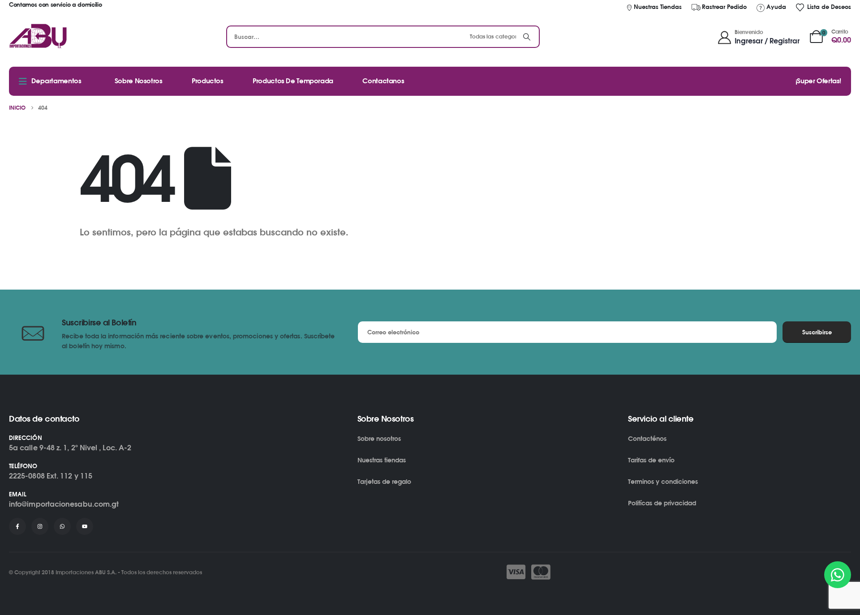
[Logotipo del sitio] (38, 37)
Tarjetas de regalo (384, 481)
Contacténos (647, 438)
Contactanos (383, 81)
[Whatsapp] (62, 526)
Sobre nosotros (379, 438)
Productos (208, 81)
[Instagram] (39, 526)
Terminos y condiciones (663, 481)
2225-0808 (27, 475)
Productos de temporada (293, 81)
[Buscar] (527, 36)
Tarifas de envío (651, 460)
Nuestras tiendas (381, 460)
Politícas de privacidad (662, 503)
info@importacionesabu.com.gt (64, 504)
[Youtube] (84, 526)
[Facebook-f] (17, 526)
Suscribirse (817, 332)
